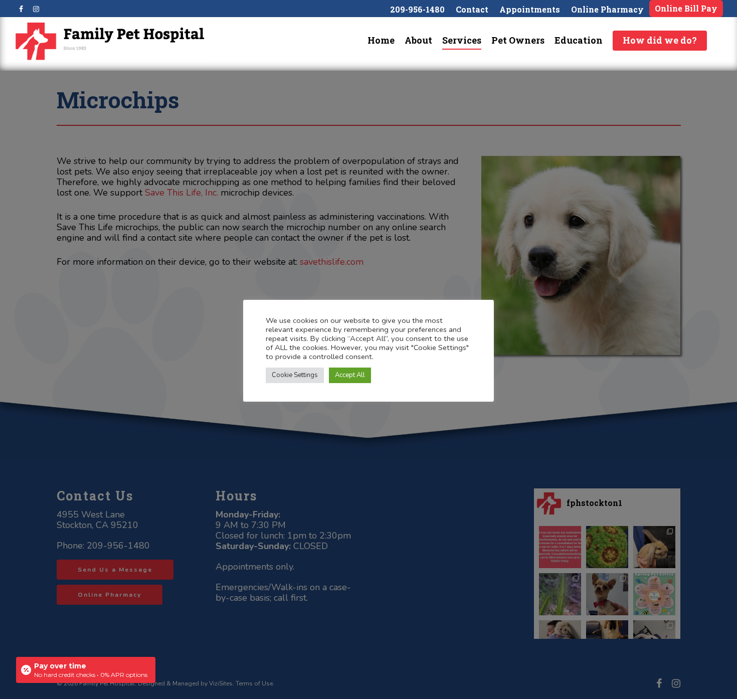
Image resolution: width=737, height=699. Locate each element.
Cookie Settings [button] (295, 375)
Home (381, 40)
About (418, 40)
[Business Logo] (110, 42)
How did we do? (660, 40)
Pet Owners (517, 40)
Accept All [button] (350, 375)
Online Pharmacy (607, 9)
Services (461, 40)
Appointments (529, 9)
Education (579, 40)
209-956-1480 (417, 9)
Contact (472, 9)
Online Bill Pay (686, 8)
